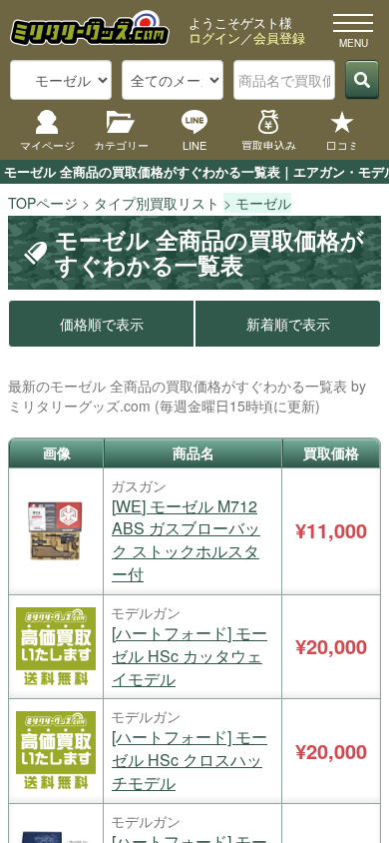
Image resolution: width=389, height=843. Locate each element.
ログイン (214, 37)
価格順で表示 (102, 324)
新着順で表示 (288, 324)
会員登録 (279, 37)
